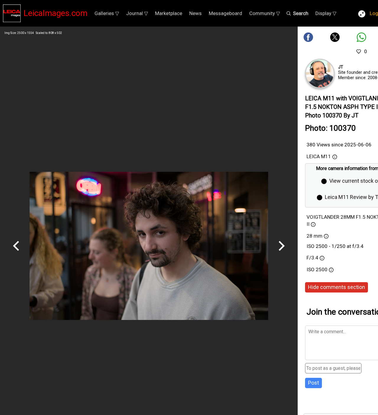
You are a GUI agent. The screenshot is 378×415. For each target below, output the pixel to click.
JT (340, 67)
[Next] (281, 253)
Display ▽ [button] (325, 13)
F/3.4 (312, 258)
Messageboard (225, 13)
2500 (322, 269)
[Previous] (16, 253)
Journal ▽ (137, 13)
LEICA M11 (319, 156)
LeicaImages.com (55, 13)
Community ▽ (264, 13)
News (195, 13)
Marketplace (168, 13)
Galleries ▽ (106, 13)
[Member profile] (320, 73)
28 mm (314, 236)
